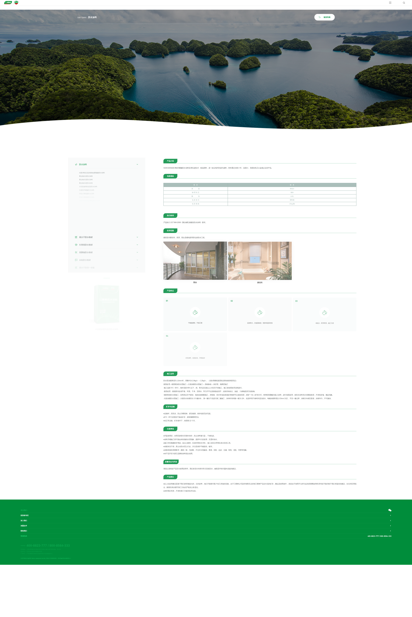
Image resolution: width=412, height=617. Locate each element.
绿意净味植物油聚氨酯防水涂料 (89, 198)
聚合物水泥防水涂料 (86, 175)
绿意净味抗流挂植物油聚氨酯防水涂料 (92, 172)
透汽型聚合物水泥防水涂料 (88, 228)
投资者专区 (25, 515)
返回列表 (324, 17)
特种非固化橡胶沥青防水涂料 (89, 222)
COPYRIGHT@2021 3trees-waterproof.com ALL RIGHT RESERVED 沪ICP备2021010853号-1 (46, 558)
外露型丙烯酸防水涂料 (86, 188)
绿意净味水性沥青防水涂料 (88, 215)
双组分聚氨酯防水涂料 (86, 195)
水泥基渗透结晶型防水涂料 (88, 185)
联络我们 (24, 531)
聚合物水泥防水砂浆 (86, 182)
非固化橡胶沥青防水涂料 (87, 208)
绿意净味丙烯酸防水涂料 (87, 218)
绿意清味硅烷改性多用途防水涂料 (90, 225)
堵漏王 (81, 202)
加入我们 (24, 520)
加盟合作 (24, 526)
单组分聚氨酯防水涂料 (86, 192)
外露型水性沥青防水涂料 (87, 205)
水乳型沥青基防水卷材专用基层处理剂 (92, 212)
